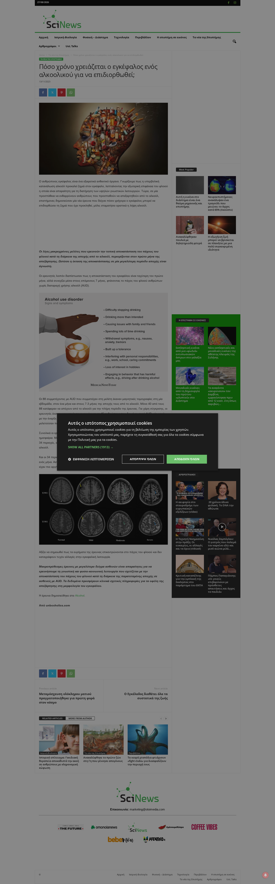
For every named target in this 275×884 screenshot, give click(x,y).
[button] (137, 447)
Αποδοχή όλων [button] (186, 459)
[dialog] (137, 442)
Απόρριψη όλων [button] (143, 459)
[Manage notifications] (265, 875)
